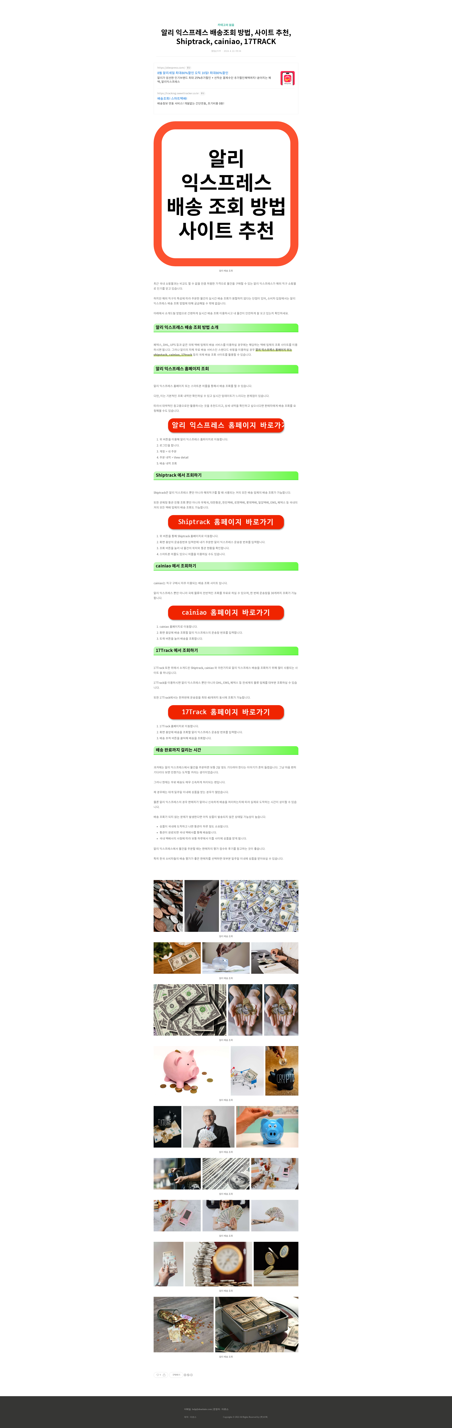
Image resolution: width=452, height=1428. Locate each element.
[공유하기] (164, 1375)
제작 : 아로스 (190, 1417)
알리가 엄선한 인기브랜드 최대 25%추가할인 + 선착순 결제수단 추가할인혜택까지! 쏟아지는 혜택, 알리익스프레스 (214, 79)
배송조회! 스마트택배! (172, 99)
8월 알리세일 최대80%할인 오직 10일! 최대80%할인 (192, 73)
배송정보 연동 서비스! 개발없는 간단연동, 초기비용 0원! (190, 103)
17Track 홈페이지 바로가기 (226, 712)
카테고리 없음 (226, 25)
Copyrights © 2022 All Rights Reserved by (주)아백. (245, 1417)
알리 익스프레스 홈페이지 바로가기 (228, 425)
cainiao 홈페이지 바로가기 (226, 612)
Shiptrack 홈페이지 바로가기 (226, 522)
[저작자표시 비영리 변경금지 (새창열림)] (188, 1375)
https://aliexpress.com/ (171, 67)
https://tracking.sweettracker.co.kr (178, 93)
